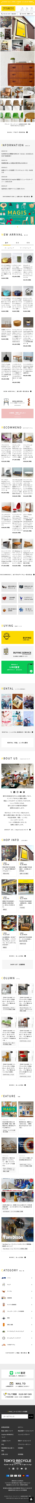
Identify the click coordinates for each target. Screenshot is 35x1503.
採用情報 (20, 1454)
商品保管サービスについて (26, 1431)
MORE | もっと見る (16, 956)
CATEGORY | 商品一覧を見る (16, 1353)
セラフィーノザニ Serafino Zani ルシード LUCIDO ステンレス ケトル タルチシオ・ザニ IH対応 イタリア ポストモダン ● (28, 303)
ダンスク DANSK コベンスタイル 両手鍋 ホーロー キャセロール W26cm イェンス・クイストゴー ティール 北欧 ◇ (6, 303)
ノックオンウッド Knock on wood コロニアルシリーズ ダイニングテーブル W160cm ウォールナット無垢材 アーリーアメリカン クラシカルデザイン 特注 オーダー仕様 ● (17, 372)
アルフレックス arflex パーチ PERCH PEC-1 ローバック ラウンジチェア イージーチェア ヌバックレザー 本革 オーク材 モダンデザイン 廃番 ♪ (17, 451)
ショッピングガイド (24, 1434)
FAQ (2, 1444)
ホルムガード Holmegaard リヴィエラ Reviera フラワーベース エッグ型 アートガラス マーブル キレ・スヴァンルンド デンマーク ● (27, 271)
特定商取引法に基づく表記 (7, 1449)
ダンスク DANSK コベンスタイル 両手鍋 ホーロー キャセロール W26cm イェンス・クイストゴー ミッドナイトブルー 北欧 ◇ (17, 303)
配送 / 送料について (7, 1431)
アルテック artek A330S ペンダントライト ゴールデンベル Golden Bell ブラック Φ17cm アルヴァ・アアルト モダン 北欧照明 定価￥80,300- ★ (6, 370)
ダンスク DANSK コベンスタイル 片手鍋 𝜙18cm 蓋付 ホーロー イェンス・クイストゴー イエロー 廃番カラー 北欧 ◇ (6, 270)
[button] (1, 2)
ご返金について (6, 1441)
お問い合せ (4, 1454)
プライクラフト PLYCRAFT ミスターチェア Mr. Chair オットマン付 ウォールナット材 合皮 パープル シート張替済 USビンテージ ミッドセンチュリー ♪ (6, 452)
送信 (31, 1416)
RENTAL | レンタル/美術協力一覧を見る (16, 732)
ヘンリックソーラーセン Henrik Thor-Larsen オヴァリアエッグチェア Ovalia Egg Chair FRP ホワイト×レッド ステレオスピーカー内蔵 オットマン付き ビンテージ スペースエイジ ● (17, 522)
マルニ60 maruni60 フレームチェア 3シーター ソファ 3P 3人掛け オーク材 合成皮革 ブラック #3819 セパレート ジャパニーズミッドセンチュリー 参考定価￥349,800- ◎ (17, 486)
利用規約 (20, 1448)
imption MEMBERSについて (7, 1435)
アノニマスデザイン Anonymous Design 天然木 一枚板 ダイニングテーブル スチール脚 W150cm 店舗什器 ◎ (28, 368)
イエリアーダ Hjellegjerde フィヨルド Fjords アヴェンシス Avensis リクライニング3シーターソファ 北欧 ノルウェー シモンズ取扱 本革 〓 (28, 557)
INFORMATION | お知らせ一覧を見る (16, 196)
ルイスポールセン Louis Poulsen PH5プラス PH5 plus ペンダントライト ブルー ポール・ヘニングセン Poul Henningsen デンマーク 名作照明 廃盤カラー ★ (28, 336)
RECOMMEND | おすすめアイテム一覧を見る (16, 574)
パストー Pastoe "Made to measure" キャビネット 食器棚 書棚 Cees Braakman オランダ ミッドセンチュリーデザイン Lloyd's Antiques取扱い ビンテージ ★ (28, 521)
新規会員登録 (5, 1427)
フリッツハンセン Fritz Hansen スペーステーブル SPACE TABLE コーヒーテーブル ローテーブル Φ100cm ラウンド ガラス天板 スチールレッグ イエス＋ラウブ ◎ (28, 486)
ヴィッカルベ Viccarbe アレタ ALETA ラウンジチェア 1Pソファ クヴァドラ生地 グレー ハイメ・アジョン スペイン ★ (6, 485)
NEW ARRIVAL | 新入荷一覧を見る (16, 391)
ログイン (20, 1427)
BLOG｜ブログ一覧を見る (16, 132)
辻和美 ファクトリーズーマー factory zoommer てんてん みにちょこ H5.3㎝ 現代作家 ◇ (6, 333)
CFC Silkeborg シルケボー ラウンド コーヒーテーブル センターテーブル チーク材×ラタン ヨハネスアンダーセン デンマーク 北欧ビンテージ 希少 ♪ (17, 557)
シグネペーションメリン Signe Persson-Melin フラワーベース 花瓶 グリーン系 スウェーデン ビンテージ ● (17, 269)
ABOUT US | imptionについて (16, 829)
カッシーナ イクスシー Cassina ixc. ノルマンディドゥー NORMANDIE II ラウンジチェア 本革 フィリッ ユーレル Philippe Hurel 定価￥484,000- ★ (6, 557)
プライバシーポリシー (24, 1444)
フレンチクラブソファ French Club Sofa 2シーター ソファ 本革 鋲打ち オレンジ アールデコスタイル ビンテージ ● (6, 520)
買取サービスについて (24, 1441)
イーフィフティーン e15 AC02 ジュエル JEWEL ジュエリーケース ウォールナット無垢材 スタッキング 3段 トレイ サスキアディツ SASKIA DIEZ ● (17, 335)
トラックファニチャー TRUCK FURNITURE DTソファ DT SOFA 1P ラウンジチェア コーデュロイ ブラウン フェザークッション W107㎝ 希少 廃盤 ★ (28, 452)
